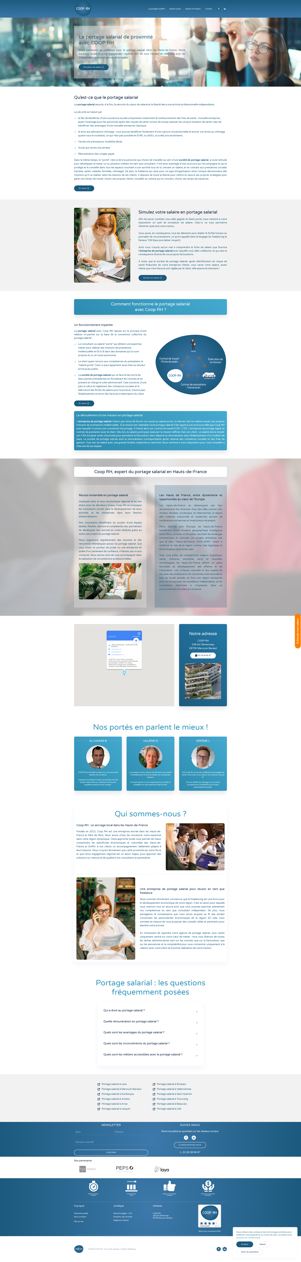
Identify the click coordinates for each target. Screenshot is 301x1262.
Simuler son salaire (151, 278)
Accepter (244, 1244)
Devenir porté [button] (175, 9)
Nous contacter (80, 1217)
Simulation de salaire (92, 67)
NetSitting (131, 1249)
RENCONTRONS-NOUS (191, 1145)
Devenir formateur (193, 9)
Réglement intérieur (121, 1220)
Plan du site (78, 1222)
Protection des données (122, 1217)
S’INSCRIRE (111, 1153)
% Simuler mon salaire (297, 631)
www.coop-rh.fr (116, 649)
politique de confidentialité (248, 1237)
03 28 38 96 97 (116, 652)
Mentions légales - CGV (122, 1213)
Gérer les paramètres (250, 1252)
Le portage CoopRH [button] (156, 9)
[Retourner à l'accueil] (83, 9)
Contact (208, 9)
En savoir (83, 188)
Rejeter (263, 1244)
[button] (124, 673)
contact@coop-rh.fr (117, 654)
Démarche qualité (81, 1213)
